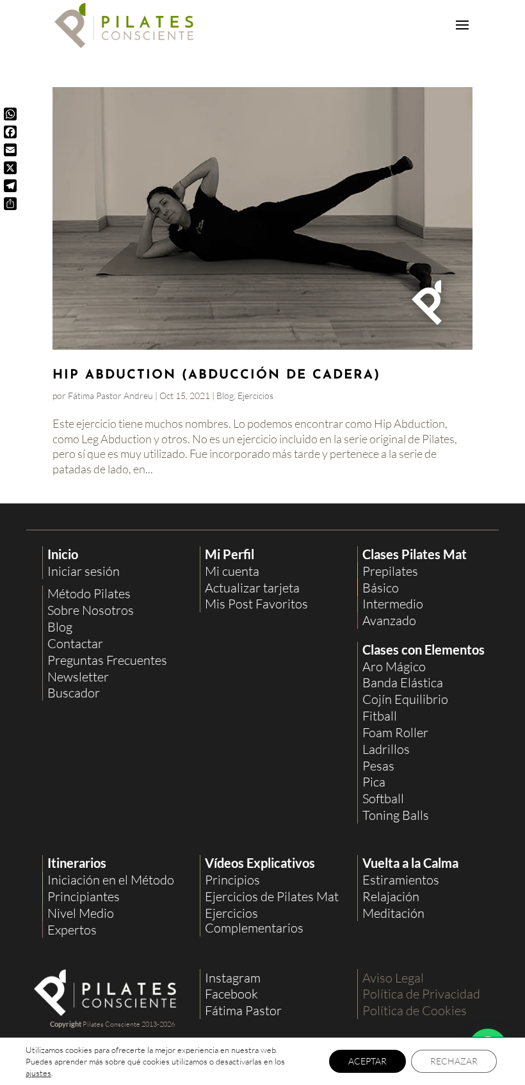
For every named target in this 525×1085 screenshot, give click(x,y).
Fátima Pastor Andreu (110, 395)
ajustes (38, 1073)
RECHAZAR (454, 1061)
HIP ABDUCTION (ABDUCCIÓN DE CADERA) (216, 375)
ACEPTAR (367, 1061)
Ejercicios (255, 395)
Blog (225, 395)
